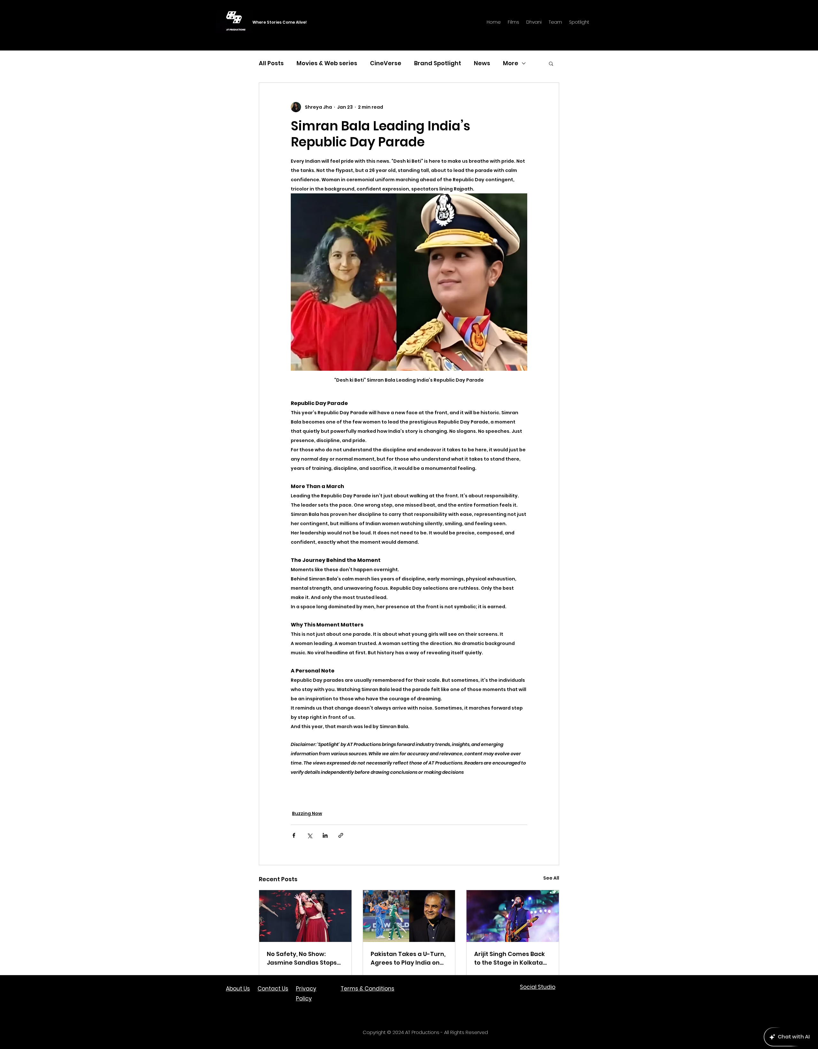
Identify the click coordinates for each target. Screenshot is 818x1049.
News (482, 63)
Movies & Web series (327, 63)
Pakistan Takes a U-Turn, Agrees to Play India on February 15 (408, 958)
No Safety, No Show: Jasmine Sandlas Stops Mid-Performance (302, 958)
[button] (551, 63)
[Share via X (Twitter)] (309, 835)
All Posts (271, 63)
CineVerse (385, 63)
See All (551, 878)
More (510, 63)
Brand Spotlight (437, 63)
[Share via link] (341, 835)
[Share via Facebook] (294, 835)
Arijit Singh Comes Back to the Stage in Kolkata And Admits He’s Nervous (511, 958)
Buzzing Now (307, 813)
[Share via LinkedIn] (325, 835)
